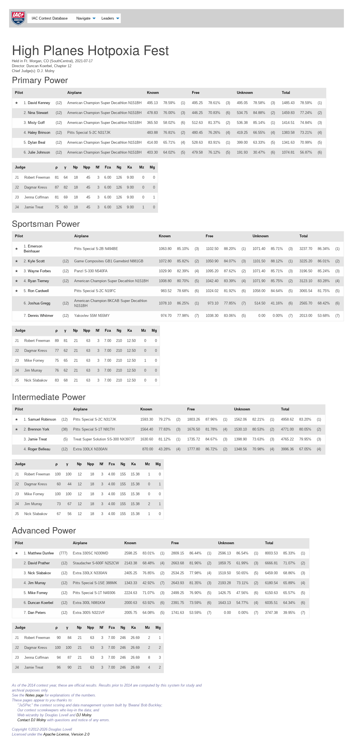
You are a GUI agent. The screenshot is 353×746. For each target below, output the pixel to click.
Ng (119, 167)
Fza (108, 167)
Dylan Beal (36, 142)
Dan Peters (37, 613)
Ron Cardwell (38, 291)
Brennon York (38, 429)
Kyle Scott (36, 261)
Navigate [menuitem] (83, 18)
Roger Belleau (39, 449)
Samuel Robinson (42, 419)
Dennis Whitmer (40, 316)
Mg (152, 167)
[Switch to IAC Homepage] (19, 18)
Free (195, 93)
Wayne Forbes (39, 271)
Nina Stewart (38, 113)
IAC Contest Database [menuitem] (50, 18)
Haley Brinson (39, 132)
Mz (141, 167)
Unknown (245, 93)
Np (75, 167)
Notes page (34, 695)
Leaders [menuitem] (107, 18)
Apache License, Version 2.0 (66, 734)
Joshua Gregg (39, 303)
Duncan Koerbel (40, 603)
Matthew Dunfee (41, 553)
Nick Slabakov (39, 573)
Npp (86, 167)
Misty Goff (36, 123)
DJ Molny (83, 715)
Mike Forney (38, 593)
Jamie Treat (37, 439)
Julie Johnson (39, 152)
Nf (97, 167)
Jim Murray (37, 583)
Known (153, 93)
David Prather (39, 563)
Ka (129, 167)
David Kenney (39, 103)
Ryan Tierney (38, 281)
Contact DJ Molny (31, 720)
